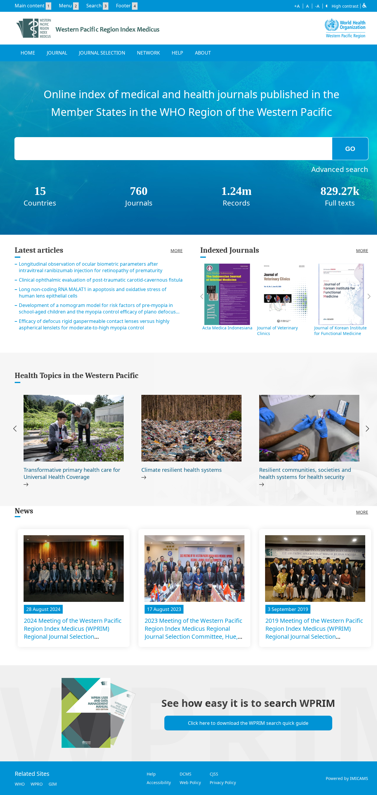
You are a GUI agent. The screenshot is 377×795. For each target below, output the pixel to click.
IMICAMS (359, 778)
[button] (367, 429)
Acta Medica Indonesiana (227, 328)
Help (151, 774)
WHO (20, 784)
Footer (123, 5)
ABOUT (203, 53)
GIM (53, 784)
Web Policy (190, 782)
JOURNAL (57, 53)
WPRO (37, 784)
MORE (177, 250)
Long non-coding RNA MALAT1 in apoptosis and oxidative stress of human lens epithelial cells (92, 292)
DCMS (185, 774)
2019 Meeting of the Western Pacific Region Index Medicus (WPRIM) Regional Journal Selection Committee (314, 632)
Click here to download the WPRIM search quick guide (248, 723)
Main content (29, 5)
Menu (65, 5)
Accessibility (159, 782)
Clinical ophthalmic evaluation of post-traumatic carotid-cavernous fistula (101, 280)
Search (94, 5)
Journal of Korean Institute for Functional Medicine (340, 330)
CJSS (214, 774)
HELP (177, 53)
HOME (28, 53)
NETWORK (148, 53)
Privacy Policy (223, 782)
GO (350, 148)
